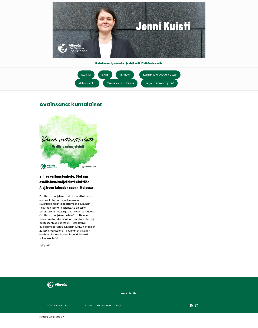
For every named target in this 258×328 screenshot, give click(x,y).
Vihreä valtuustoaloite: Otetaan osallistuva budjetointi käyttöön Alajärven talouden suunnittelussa (66, 182)
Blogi (105, 74)
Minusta (125, 74)
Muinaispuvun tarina (120, 83)
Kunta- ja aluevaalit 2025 (160, 74)
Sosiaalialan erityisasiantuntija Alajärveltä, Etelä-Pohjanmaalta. (129, 63)
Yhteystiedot (87, 83)
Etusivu (86, 74)
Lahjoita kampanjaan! (159, 83)
